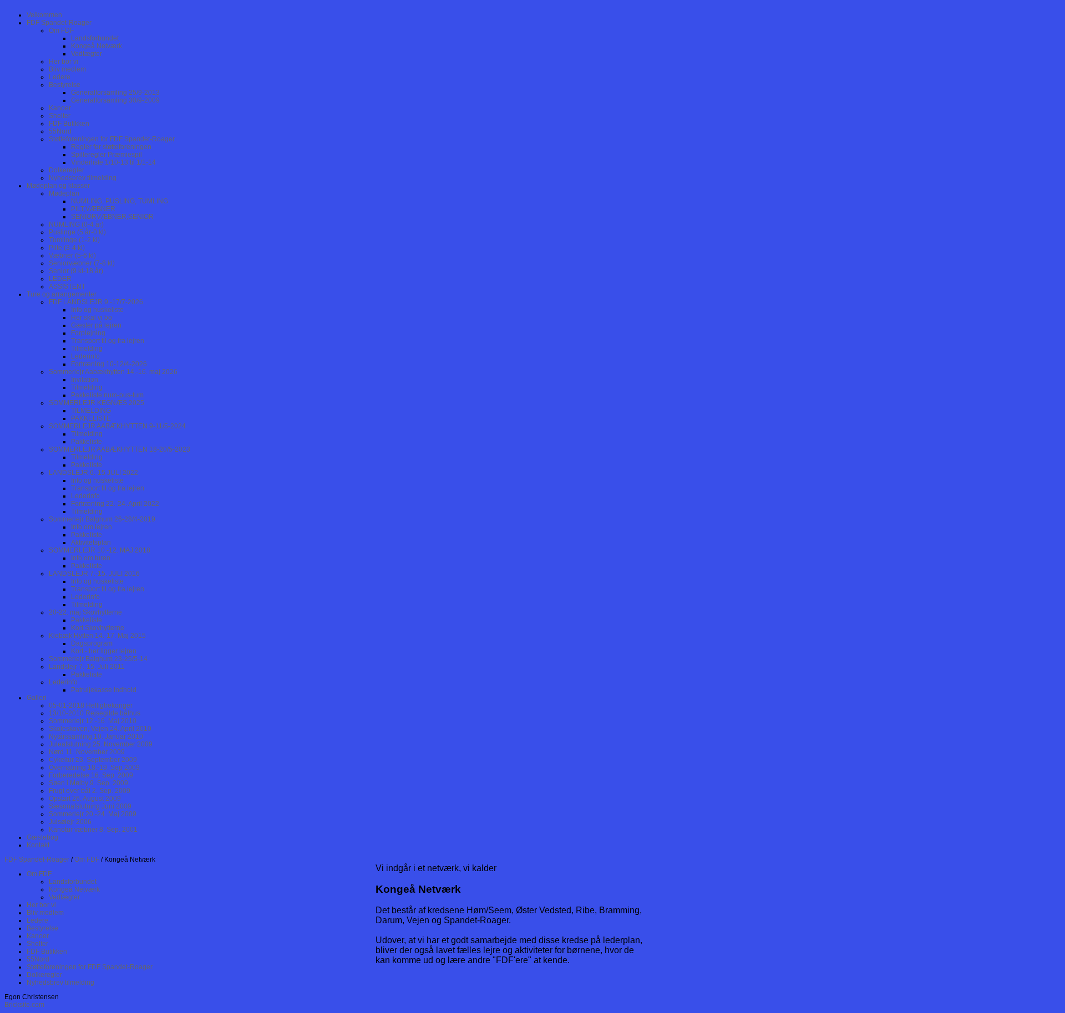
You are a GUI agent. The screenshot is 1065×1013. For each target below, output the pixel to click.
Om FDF (86, 859)
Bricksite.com (24, 1005)
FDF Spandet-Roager (36, 859)
